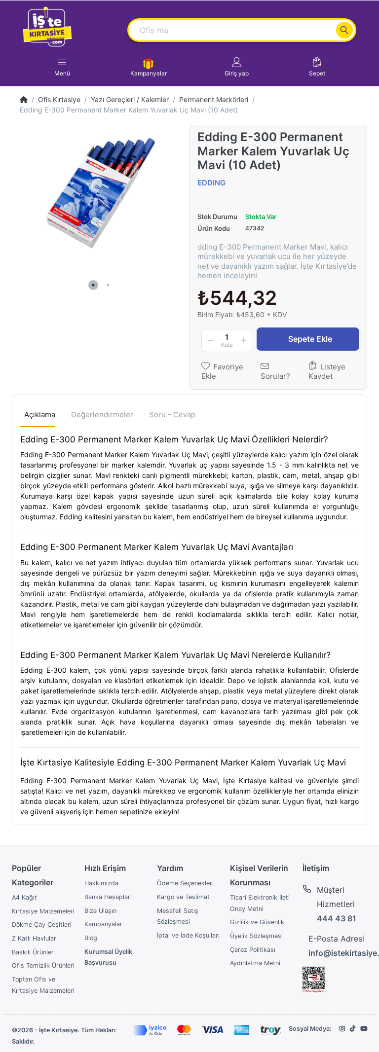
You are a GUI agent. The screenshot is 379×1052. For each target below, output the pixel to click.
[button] (236, 67)
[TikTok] (352, 1028)
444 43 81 (336, 918)
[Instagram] (342, 1028)
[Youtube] (363, 1028)
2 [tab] (108, 285)
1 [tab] (93, 285)
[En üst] (24, 99)
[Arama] (344, 30)
